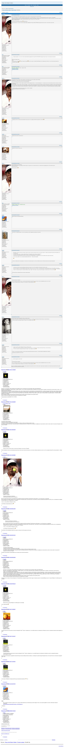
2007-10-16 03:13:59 (11, 508)
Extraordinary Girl (6, 403)
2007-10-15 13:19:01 (17, 276)
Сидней (3, 250)
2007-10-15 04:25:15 (17, 250)
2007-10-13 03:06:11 (17, 78)
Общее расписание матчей (5, 730)
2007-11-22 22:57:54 (11, 683)
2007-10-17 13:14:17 (11, 636)
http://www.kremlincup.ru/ (5, 733)
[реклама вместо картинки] (15, 68)
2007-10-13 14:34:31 (17, 134)
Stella (4, 611)
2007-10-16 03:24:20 (11, 557)
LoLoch (4, 685)
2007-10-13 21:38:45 (17, 163)
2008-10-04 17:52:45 (11, 710)
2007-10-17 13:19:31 (11, 661)
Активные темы (32, 6)
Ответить (60, 12)
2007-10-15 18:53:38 (11, 429)
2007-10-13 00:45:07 (17, 54)
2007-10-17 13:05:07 (11, 609)
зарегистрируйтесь (11, 8)
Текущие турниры (20, 742)
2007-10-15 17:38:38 (11, 369)
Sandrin (3, 134)
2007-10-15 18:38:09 (11, 401)
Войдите (7, 8)
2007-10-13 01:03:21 (17, 66)
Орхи (2, 54)
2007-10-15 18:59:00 (11, 455)
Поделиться (13, 54)
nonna (3, 78)
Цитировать (60, 76)
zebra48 (4, 371)
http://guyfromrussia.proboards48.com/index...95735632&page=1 (13, 704)
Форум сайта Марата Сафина (10, 742)
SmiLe (4, 638)
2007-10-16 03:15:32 (11, 535)
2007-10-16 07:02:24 (11, 583)
